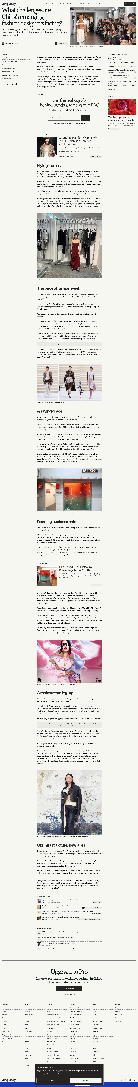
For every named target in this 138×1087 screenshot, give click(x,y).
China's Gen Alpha (53, 1014)
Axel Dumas (74, 1018)
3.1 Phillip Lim (97, 1008)
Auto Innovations (52, 1008)
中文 (3, 1041)
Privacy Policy (72, 123)
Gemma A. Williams (64, 585)
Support (118, 1018)
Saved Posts (119, 1014)
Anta (94, 1045)
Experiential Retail (53, 1041)
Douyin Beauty (52, 1038)
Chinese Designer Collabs (55, 1018)
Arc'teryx (96, 1052)
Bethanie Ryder (9, 43)
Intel (51, 4)
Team (3, 1028)
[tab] (119, 54)
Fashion (60, 43)
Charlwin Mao (74, 1041)
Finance (27, 1048)
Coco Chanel (74, 1058)
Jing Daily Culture (7, 1035)
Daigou (49, 1035)
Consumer (98, 156)
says (75, 753)
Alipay (95, 1035)
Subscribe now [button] (69, 989)
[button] (121, 4)
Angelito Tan (45, 919)
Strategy (65, 43)
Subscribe (118, 1021)
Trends (56, 4)
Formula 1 (50, 1048)
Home (4, 1008)
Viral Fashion (98, 908)
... (135, 66)
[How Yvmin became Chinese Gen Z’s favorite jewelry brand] (39, 907)
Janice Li (61, 156)
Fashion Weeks (52, 1045)
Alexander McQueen (76, 1011)
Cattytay (72, 1038)
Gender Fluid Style (53, 1055)
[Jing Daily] (9, 4)
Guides (27, 1052)
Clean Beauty (51, 1028)
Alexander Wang (98, 1025)
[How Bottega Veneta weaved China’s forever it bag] (122, 107)
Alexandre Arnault (76, 1014)
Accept (85, 1080)
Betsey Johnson (75, 1031)
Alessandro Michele (76, 1008)
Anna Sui (95, 1041)
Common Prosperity (53, 1031)
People (27, 1062)
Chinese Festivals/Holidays (56, 1021)
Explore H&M (111, 89)
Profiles (62, 4)
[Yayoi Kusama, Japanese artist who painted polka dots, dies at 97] (39, 901)
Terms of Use (81, 123)
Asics (94, 1055)
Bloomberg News (46, 902)
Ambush (95, 1038)
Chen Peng (73, 1045)
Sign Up (86, 118)
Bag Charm (50, 1011)
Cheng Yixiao (74, 1052)
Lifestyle (27, 1018)
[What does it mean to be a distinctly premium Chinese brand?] (39, 918)
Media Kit (5, 1021)
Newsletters (87, 4)
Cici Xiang (73, 1055)
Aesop (95, 1018)
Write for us (5, 1031)
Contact (4, 1018)
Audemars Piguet (98, 1058)
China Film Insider (7, 1038)
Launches (98, 913)
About (4, 1011)
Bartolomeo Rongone (77, 1021)
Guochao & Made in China (95, 919)
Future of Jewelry (52, 1052)
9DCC (94, 1011)
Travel (27, 1035)
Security (4, 1025)
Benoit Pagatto (75, 1025)
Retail (132, 66)
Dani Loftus (73, 1062)
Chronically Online (53, 1025)
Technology (28, 1031)
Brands (69, 4)
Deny (52, 1080)
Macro (27, 1021)
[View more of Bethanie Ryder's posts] (3, 43)
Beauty (27, 1008)
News (99, 902)
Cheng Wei (73, 1048)
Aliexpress (96, 1031)
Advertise (5, 1014)
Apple (94, 1048)
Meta (26, 1025)
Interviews (50, 1062)
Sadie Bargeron (46, 908)
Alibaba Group (97, 1028)
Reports (75, 4)
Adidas (95, 1014)
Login (74, 994)
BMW (94, 1062)
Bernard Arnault (75, 1028)
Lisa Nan (67, 156)
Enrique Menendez (46, 913)
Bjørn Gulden (74, 1035)
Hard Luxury (29, 1014)
